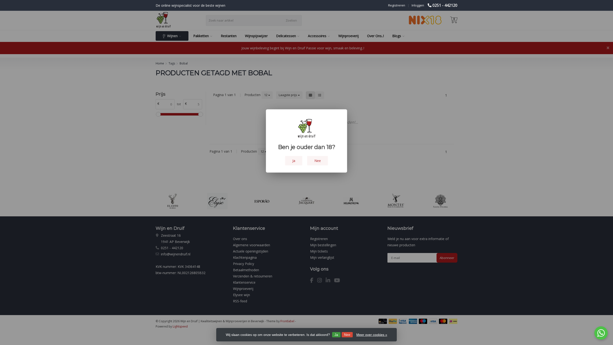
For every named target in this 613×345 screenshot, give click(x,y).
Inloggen (418, 5)
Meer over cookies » (371, 335)
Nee (347, 335)
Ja (336, 335)
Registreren (396, 5)
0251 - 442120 (444, 5)
